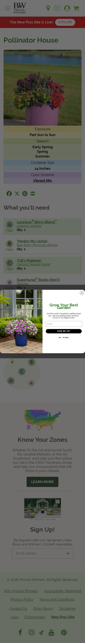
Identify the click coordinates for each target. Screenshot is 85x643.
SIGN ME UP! (63, 331)
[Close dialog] (82, 293)
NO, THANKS (64, 338)
